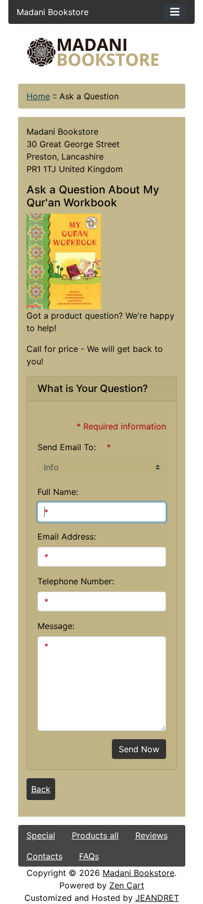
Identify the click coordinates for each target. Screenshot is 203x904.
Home (38, 96)
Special (41, 835)
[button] (109, 861)
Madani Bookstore (138, 873)
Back (40, 789)
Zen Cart (126, 885)
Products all (95, 835)
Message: (55, 626)
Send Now (139, 749)
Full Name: (57, 492)
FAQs (89, 856)
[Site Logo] (102, 52)
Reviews (151, 835)
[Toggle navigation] (174, 12)
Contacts (44, 856)
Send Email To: (66, 447)
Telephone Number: (75, 581)
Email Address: (66, 536)
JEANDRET (157, 898)
